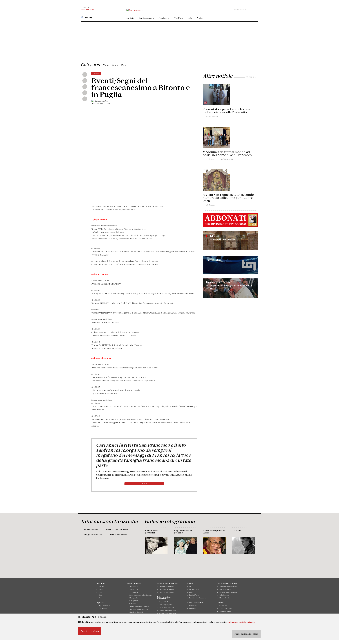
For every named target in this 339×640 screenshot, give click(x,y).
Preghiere (164, 18)
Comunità (193, 606)
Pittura (192, 592)
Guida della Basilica (118, 534)
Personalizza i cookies (246, 634)
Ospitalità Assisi (91, 529)
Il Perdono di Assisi (136, 612)
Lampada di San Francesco (139, 606)
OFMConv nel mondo (166, 589)
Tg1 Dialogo (103, 608)
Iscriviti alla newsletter (228, 592)
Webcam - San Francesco (228, 586)
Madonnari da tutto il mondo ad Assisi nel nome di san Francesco (227, 153)
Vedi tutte (252, 77)
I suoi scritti (133, 589)
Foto (190, 18)
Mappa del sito (224, 598)
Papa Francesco (104, 606)
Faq (100, 598)
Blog (100, 595)
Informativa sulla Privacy (241, 622)
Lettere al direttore (226, 589)
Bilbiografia (133, 600)
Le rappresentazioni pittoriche (140, 595)
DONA (144, 483)
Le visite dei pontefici (151, 531)
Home (106, 65)
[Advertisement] (169, 41)
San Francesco (146, 18)
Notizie (130, 18)
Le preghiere (133, 592)
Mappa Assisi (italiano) (167, 613)
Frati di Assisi (194, 595)
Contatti (192, 608)
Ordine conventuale (166, 586)
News (115, 65)
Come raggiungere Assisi (117, 529)
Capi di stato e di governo (183, 531)
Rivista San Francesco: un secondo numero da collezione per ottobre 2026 (228, 197)
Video (200, 18)
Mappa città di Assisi (93, 534)
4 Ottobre (132, 603)
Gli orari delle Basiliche (167, 610)
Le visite (236, 530)
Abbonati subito (225, 611)
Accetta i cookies (90, 631)
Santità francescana (166, 592)
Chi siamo (223, 606)
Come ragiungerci (165, 604)
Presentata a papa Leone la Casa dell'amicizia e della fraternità (227, 111)
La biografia (133, 586)
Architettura (194, 589)
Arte (190, 586)
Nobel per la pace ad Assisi (214, 531)
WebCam (178, 18)
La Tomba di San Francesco (139, 609)
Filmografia (133, 598)
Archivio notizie (225, 608)
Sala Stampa (224, 595)
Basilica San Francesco (197, 598)
